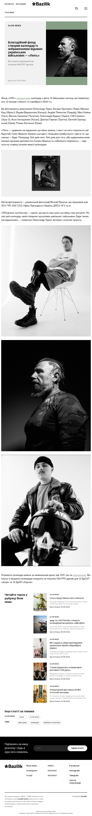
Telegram (9, 13)
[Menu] (85, 8)
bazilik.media (23, 799)
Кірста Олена (55, 607)
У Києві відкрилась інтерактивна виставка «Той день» (66, 669)
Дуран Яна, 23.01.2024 (17, 81)
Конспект (52, 771)
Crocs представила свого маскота (67, 598)
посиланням (79, 575)
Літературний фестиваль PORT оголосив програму (65, 691)
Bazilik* (84, 796)
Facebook (9, 4)
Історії (29, 776)
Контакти (52, 776)
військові (22, 723)
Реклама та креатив (52, 723)
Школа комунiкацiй (75, 781)
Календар (35, 723)
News (22, 717)
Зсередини (31, 771)
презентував (23, 98)
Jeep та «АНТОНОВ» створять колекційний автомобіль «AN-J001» (67, 622)
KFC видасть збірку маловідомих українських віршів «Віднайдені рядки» (66, 645)
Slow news (14, 26)
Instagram (21, 4)
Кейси (51, 766)
